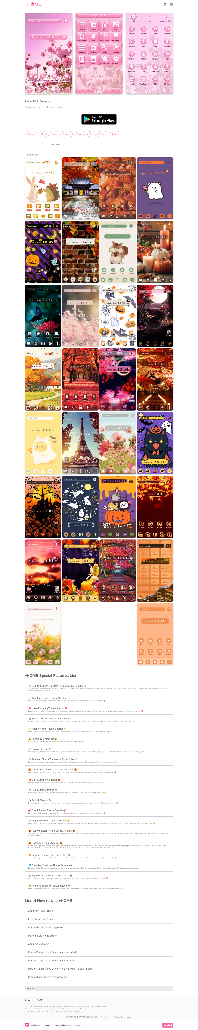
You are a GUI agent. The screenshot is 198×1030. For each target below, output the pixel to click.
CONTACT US (71, 1017)
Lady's (115, 134)
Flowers (80, 134)
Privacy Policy (119, 1017)
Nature (53, 134)
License (129, 1017)
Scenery (66, 134)
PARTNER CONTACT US (88, 1017)
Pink (92, 134)
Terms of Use (105, 1017)
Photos (103, 134)
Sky (42, 134)
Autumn (31, 134)
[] (169, 988)
